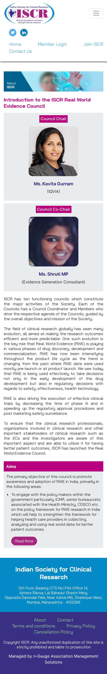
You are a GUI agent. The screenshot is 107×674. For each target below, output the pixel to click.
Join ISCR (93, 44)
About (40, 620)
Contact (65, 620)
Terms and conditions (33, 626)
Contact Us (20, 51)
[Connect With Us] (24, 32)
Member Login (52, 44)
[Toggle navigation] (96, 13)
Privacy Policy (80, 626)
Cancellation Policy (53, 632)
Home (15, 44)
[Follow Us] (12, 32)
